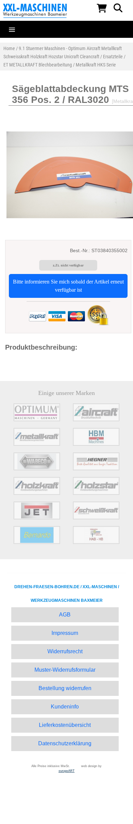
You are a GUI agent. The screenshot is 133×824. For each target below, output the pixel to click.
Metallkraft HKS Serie (96, 64)
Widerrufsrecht (65, 651)
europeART (67, 771)
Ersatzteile (113, 56)
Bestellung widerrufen (65, 688)
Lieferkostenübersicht (65, 725)
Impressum (64, 633)
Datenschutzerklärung (64, 743)
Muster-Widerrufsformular (64, 670)
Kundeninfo (65, 706)
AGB (65, 614)
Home (9, 48)
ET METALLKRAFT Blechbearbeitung (37, 64)
